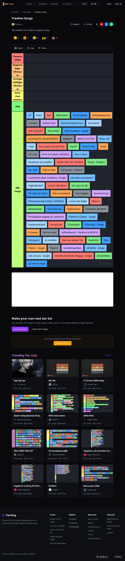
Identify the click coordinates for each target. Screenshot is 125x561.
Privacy (91, 531)
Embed (89, 24)
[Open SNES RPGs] (97, 403)
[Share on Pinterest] (102, 24)
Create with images (40, 329)
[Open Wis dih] (62, 368)
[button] (29, 115)
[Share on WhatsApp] (111, 24)
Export (20, 48)
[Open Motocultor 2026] (97, 474)
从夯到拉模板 (74, 527)
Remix (43, 48)
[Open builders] (62, 474)
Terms (90, 534)
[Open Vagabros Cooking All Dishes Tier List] (27, 474)
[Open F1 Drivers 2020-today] (97, 368)
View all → (109, 355)
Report (76, 24)
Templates (43, 4)
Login (109, 4)
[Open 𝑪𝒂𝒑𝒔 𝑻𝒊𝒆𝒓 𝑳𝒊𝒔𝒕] (27, 368)
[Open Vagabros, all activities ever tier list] (97, 438)
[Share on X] (97, 24)
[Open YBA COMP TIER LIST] (27, 438)
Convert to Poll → (63, 343)
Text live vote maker (58, 543)
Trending (54, 4)
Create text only (20, 329)
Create (29, 4)
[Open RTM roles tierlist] (62, 403)
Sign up (118, 4)
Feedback (103, 557)
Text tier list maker (57, 526)
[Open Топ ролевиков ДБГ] (62, 438)
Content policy (94, 527)
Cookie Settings (94, 538)
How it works (93, 519)
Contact (110, 532)
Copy (32, 48)
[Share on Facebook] (106, 24)
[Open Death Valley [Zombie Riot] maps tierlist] (27, 403)
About (90, 523)
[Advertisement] (62, 289)
